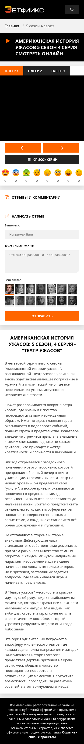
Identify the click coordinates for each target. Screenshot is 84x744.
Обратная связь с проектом (53, 734)
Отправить (42, 316)
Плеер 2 (35, 70)
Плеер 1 (12, 70)
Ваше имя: (12, 225)
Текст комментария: (19, 246)
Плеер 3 (58, 70)
